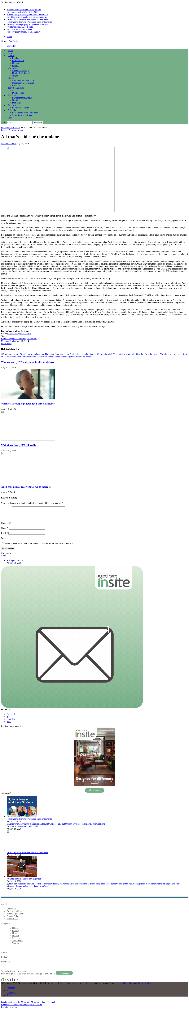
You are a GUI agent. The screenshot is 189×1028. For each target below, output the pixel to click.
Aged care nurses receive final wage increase (26, 486)
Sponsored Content (20, 108)
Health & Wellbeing (21, 73)
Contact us (11, 909)
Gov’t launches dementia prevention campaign (27, 17)
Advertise (12, 105)
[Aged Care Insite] (9, 41)
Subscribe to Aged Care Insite (25, 113)
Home (4, 127)
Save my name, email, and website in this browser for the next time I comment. (38, 543)
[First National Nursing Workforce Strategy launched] (22, 816)
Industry (11, 55)
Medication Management (23, 83)
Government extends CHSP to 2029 (22, 12)
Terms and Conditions (124, 983)
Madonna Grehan (8, 143)
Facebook (5, 962)
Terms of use (12, 918)
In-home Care (18, 60)
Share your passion (15, 560)
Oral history (32, 338)
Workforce (12, 68)
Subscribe (12, 110)
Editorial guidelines (15, 913)
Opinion (15, 63)
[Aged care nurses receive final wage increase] (28, 481)
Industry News (13, 127)
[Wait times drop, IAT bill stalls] (28, 440)
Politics (15, 65)
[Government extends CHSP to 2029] (56, 824)
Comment (6, 523)
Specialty (12, 95)
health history (20, 338)
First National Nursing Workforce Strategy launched (29, 22)
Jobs (10, 117)
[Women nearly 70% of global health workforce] (94, 357)
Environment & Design (22, 98)
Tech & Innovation (16, 88)
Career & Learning (20, 70)
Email (4, 533)
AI (13, 90)
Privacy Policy (13, 916)
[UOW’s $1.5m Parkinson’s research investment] (22, 850)
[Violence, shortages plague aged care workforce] (28, 398)
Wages (15, 75)
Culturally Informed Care (23, 80)
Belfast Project (7, 338)
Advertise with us (14, 911)
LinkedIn (5, 957)
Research (16, 85)
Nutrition (16, 100)
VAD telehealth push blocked (19, 29)
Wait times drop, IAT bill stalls (20, 27)
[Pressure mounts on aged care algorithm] (22, 876)
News (10, 53)
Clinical (11, 78)
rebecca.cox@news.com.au (19, 333)
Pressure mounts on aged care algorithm (24, 9)
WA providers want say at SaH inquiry (23, 32)
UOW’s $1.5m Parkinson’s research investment (27, 19)
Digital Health (18, 93)
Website (4, 538)
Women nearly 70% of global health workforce (27, 14)
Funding (16, 58)
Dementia (16, 103)
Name (4, 528)
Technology (17, 940)
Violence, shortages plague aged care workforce (27, 24)
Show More (6, 343)
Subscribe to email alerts (22, 115)
